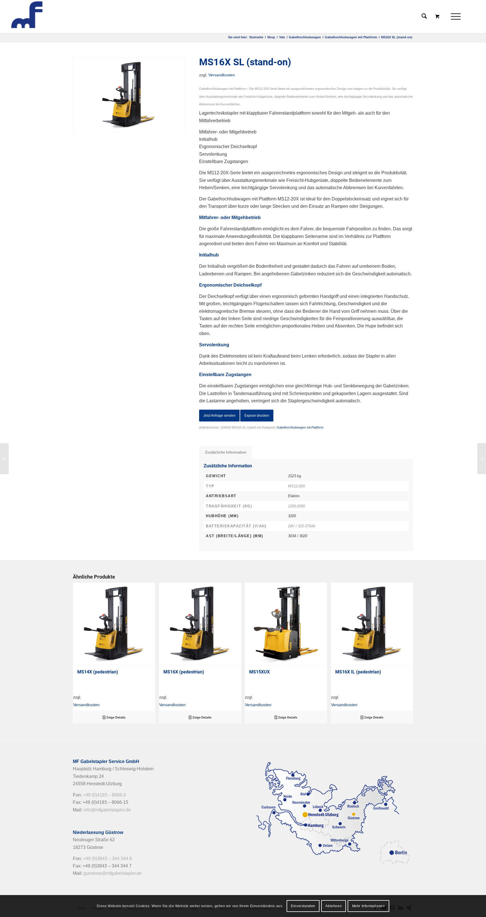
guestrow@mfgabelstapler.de (113, 873)
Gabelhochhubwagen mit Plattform (300, 427)
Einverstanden (303, 906)
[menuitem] (457, 16)
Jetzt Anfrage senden (219, 416)
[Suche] (424, 16)
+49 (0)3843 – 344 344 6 (107, 858)
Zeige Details (115, 717)
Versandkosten (221, 75)
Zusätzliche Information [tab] (225, 452)
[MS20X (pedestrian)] (4, 458)
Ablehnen (333, 906)
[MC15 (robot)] (481, 458)
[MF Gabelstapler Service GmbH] (51, 16)
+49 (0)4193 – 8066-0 (104, 795)
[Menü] (454, 16)
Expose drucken (256, 416)
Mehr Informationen (368, 906)
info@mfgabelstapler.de (107, 809)
